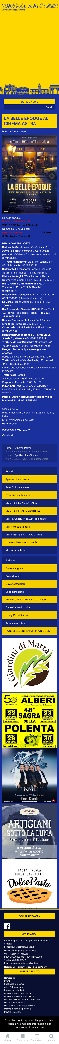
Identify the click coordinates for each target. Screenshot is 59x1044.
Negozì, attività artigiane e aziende (25, 599)
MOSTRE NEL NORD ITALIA (21, 502)
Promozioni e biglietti (17, 495)
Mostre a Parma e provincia (21, 542)
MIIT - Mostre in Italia (18, 526)
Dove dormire (13, 576)
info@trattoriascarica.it (15, 367)
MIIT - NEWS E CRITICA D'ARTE (24, 534)
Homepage (9, 978)
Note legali (9, 967)
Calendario (37, 1040)
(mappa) (23, 272)
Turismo (10, 560)
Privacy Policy (24, 967)
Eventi (9, 471)
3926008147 (19, 960)
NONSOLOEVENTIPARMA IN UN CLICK (27, 630)
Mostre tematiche (16, 550)
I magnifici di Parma (17, 615)
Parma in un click (15, 623)
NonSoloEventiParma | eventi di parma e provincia (29, 8)
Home (7, 1040)
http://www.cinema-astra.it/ (18, 419)
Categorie (22, 1040)
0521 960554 (10, 423)
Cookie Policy (40, 967)
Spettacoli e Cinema (17, 479)
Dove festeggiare (15, 583)
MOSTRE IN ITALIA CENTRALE (23, 510)
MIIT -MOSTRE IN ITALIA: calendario (26, 518)
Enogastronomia (15, 591)
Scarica (17, 360)
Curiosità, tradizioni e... (19, 607)
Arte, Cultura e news (17, 487)
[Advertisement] (29, 48)
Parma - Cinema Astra (14, 131)
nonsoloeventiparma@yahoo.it (19, 947)
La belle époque (11, 217)
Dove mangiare (14, 568)
